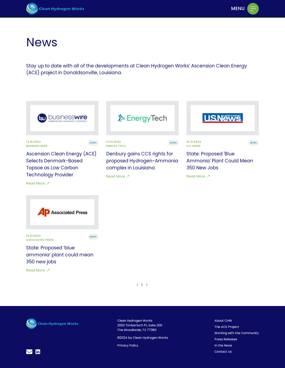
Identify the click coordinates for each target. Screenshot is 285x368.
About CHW (223, 320)
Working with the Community (236, 333)
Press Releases (225, 339)
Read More (36, 183)
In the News (223, 345)
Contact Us (223, 351)
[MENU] (253, 9)
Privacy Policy (127, 345)
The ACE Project (226, 327)
